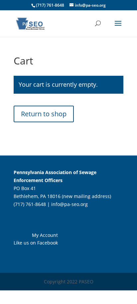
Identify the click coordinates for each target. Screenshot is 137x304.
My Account (45, 235)
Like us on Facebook (36, 243)
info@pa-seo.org (69, 204)
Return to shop (44, 113)
